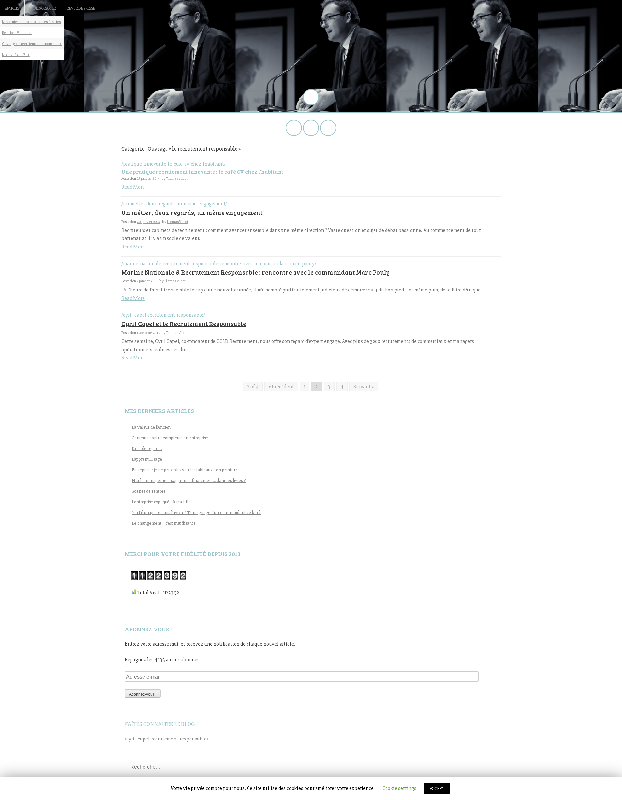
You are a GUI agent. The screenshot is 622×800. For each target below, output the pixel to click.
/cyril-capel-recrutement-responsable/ (163, 315)
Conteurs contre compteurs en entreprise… (171, 438)
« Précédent (281, 386)
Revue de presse (81, 8)
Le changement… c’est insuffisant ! (163, 523)
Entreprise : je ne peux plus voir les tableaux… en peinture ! (186, 470)
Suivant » (363, 386)
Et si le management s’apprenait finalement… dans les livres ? (189, 480)
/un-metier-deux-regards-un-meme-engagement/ (174, 204)
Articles (12, 8)
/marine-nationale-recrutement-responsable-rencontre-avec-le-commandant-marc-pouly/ (218, 263)
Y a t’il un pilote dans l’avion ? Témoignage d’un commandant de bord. (196, 512)
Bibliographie (43, 8)
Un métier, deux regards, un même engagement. (192, 212)
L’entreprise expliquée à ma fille (161, 502)
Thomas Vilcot (177, 178)
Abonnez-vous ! (142, 694)
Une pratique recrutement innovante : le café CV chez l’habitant (202, 171)
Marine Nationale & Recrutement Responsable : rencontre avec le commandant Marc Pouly (255, 272)
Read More (133, 187)
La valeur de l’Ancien (151, 427)
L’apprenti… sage (147, 459)
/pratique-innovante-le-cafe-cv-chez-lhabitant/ (173, 164)
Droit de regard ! (147, 448)
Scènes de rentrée (149, 491)
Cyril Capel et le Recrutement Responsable (183, 324)
